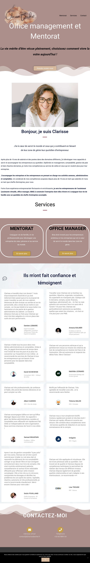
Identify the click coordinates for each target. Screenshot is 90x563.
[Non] (88, 558)
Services (73, 15)
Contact (83, 15)
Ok (45, 559)
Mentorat (63, 15)
